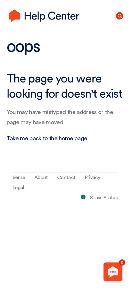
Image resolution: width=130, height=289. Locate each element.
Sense (19, 177)
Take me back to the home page (47, 138)
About (41, 177)
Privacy (92, 177)
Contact (66, 177)
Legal (18, 187)
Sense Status (103, 197)
